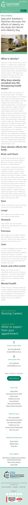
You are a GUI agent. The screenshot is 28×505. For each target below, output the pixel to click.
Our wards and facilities (14, 422)
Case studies (14, 464)
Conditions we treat (14, 398)
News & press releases (14, 462)
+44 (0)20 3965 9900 (14, 349)
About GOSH (14, 391)
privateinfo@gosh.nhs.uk (14, 351)
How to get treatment (14, 403)
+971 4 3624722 (14, 363)
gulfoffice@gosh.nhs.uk (14, 365)
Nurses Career (14, 396)
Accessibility (15, 486)
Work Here (14, 446)
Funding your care (14, 425)
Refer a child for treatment (14, 406)
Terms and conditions (6, 486)
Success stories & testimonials (14, 427)
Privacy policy (22, 486)
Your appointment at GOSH (14, 393)
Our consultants (14, 401)
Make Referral (14, 378)
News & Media (6, 16)
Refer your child (14, 429)
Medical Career (14, 443)
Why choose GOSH (14, 417)
